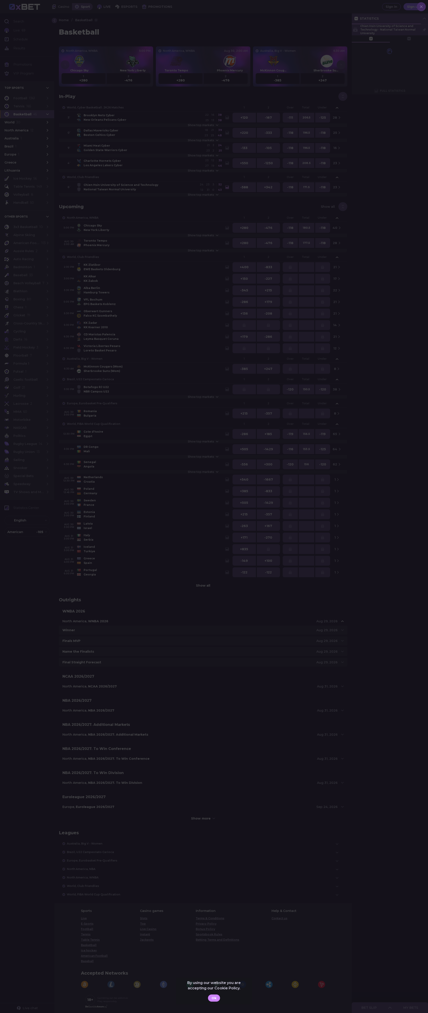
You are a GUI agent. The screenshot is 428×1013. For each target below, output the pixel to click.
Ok (214, 998)
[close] (421, 6)
